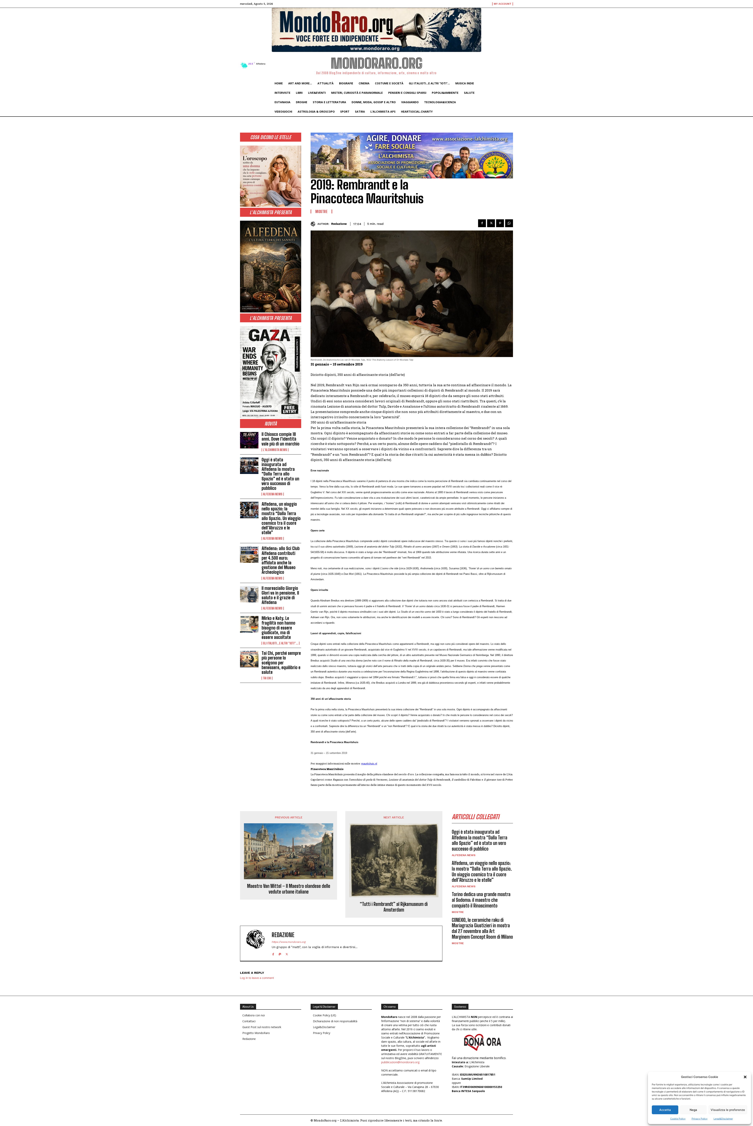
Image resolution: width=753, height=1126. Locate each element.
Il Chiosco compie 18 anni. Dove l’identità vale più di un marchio (280, 439)
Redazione (339, 224)
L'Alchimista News (275, 449)
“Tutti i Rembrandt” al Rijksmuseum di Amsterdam (394, 907)
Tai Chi (267, 678)
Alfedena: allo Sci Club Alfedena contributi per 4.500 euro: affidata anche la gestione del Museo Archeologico (281, 560)
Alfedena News (272, 494)
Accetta (665, 1110)
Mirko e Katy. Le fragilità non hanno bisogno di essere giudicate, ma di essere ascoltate (278, 628)
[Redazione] (314, 223)
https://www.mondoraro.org (289, 941)
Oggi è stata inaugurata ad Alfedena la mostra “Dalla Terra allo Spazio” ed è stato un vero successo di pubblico (280, 474)
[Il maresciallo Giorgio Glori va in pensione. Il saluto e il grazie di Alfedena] (249, 594)
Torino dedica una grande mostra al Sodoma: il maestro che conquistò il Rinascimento (481, 899)
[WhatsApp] (509, 223)
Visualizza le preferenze (728, 1110)
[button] (745, 1077)
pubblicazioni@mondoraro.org (400, 1062)
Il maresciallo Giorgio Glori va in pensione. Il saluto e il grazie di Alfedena (280, 595)
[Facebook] (482, 223)
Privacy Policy (700, 1118)
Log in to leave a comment (257, 977)
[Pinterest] (500, 223)
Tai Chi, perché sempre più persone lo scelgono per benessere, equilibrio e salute (281, 662)
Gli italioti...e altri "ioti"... (280, 643)
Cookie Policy (678, 1118)
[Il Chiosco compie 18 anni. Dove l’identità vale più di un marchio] (249, 440)
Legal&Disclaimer (723, 1118)
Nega (693, 1110)
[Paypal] (279, 953)
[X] (491, 223)
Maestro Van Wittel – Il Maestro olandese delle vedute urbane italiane (288, 889)
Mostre (321, 211)
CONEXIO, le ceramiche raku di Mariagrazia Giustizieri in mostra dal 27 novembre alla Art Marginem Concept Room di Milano (482, 928)
